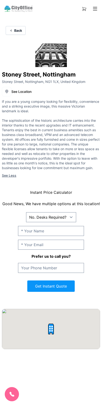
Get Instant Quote (51, 286)
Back (18, 30)
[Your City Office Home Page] (18, 9)
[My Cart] (84, 8)
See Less (9, 175)
